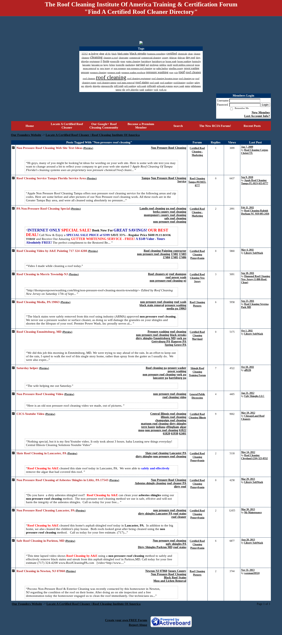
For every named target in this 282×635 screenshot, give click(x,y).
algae (183, 426)
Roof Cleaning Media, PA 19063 (38, 302)
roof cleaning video (174, 397)
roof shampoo (177, 274)
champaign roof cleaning (170, 420)
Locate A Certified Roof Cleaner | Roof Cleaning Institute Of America (93, 135)
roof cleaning (178, 331)
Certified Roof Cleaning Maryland (197, 335)
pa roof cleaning (176, 208)
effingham (172, 426)
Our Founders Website (26, 135)
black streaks (178, 334)
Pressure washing (158, 331)
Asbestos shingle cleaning (150, 483)
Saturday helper (27, 368)
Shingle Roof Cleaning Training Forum (197, 372)
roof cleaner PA (176, 483)
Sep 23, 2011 (247, 301)
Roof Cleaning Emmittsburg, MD (39, 331)
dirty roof (180, 486)
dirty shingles (144, 338)
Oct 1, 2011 (247, 330)
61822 (182, 430)
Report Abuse (138, 625)
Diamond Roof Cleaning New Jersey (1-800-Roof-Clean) (255, 279)
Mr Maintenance (253, 512)
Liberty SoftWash (253, 252)
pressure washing (175, 305)
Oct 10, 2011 (247, 367)
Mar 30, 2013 (248, 509)
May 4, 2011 (247, 249)
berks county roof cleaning (169, 211)
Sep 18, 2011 (247, 273)
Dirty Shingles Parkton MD (155, 547)
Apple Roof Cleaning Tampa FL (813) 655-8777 (254, 182)
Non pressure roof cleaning (169, 540)
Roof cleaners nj (158, 274)
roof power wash (176, 277)
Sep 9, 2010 (247, 177)
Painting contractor (174, 250)
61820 (166, 433)
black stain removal (152, 305)
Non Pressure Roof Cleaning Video (40, 394)
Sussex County (177, 570)
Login (265, 104)
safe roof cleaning (175, 218)
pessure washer (177, 367)
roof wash (180, 301)
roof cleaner (178, 516)
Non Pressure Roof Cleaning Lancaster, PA (46, 510)
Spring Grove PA (175, 344)
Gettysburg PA (161, 341)
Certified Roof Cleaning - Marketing (197, 152)
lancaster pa (160, 377)
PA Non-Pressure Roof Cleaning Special (43, 208)
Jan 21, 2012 (247, 393)
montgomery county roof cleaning (165, 215)
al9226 (247, 370)
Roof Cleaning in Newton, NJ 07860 (41, 571)
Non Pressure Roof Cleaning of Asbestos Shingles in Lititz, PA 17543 (62, 480)
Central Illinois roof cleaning (168, 413)
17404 (166, 257)
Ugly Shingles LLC (254, 396)
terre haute (148, 426)
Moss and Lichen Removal (169, 580)
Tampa (145, 178)
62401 (182, 433)
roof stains (179, 513)
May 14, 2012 (248, 452)
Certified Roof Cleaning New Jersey (197, 278)
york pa (181, 338)
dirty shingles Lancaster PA (155, 513)
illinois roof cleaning (173, 417)
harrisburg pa (177, 377)
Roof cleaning (152, 250)
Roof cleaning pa (156, 367)
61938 (174, 433)
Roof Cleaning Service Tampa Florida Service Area (51, 178)
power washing (177, 371)
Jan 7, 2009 (247, 146)
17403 (182, 254)
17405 (174, 257)
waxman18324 (251, 573)
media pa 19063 (176, 308)
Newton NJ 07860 (156, 570)
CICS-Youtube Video (30, 413)
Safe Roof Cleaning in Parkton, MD (40, 540)
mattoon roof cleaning (155, 423)
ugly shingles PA (176, 543)
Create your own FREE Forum (126, 620)
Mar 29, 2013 (248, 479)
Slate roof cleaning (157, 453)
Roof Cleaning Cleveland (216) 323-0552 (254, 457)
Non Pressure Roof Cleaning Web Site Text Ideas (49, 148)
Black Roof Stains (175, 577)
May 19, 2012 (248, 412)
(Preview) (88, 148)
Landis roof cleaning (152, 208)
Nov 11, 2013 (248, 570)
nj (185, 280)
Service (181, 181)
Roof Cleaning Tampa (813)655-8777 (197, 182)
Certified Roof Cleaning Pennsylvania (197, 255)
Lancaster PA (177, 453)
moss (141, 430)
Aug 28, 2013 (248, 539)
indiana (160, 426)
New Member (261, 112)
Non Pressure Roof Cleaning (168, 147)
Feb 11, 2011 (247, 207)
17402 (174, 254)
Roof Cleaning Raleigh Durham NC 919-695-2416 (255, 212)
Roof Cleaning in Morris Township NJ (42, 274)
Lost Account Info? (257, 116)
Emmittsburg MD (164, 338)
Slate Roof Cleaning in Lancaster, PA (41, 453)
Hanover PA (178, 341)
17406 (182, 257)
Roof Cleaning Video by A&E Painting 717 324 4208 (52, 251)
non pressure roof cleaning (169, 221)
